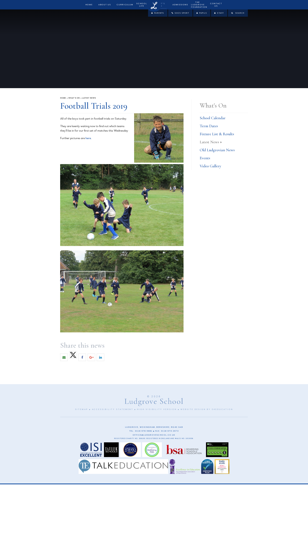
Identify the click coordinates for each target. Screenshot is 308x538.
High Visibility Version (157, 409)
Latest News (89, 98)
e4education (222, 409)
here (88, 138)
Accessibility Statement (112, 409)
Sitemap (81, 409)
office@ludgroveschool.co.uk (154, 435)
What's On (74, 98)
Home (63, 98)
